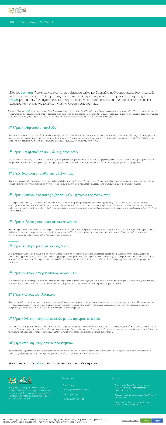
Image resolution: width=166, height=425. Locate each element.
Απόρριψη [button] (157, 420)
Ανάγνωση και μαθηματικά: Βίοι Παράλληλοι (134, 395)
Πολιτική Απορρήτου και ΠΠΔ (76, 389)
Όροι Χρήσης (69, 385)
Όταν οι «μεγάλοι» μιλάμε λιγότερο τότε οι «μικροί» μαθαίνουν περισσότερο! (134, 386)
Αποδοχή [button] (145, 420)
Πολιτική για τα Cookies (73, 398)
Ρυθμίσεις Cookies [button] (130, 420)
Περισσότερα (81, 422)
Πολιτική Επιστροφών (72, 394)
